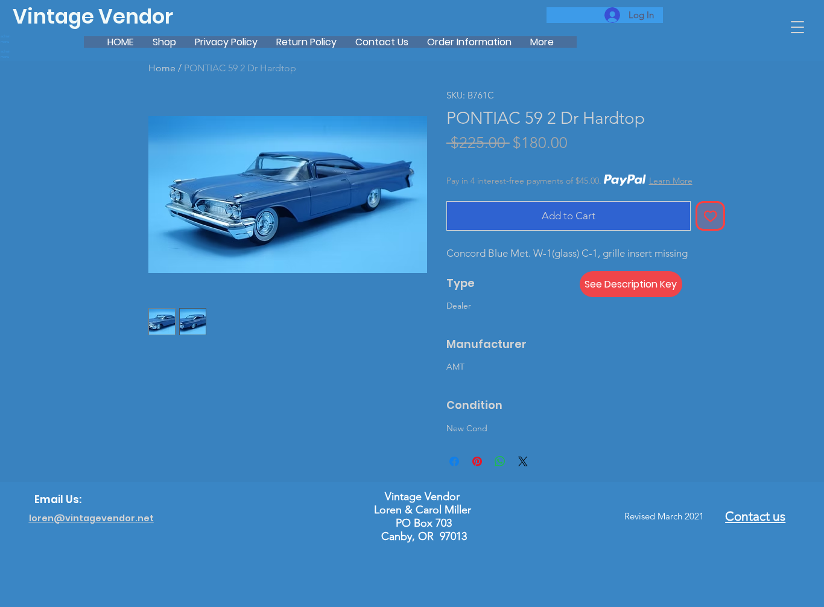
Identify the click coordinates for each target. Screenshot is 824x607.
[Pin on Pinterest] (477, 461)
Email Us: (57, 499)
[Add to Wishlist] (711, 216)
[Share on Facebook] (454, 461)
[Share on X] (523, 461)
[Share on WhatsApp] (500, 461)
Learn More (670, 180)
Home (162, 68)
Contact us (755, 516)
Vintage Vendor (93, 16)
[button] (797, 27)
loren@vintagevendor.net (91, 518)
